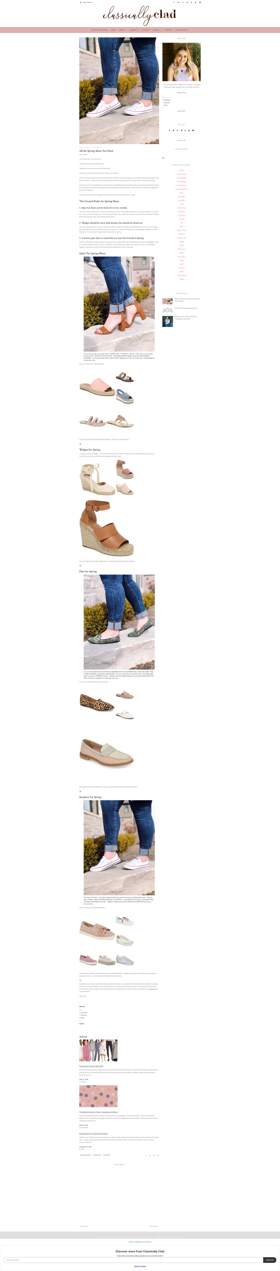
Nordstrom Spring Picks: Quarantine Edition (98, 1111)
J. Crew (182, 204)
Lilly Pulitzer (181, 215)
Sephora (181, 252)
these (118, 897)
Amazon (181, 170)
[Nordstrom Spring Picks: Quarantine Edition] (119, 1096)
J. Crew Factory (181, 208)
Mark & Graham (181, 230)
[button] (97, 387)
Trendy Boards (96, 147)
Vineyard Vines (181, 275)
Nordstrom (181, 234)
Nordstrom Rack (181, 238)
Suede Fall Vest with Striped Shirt (93, 1133)
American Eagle (181, 177)
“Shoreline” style (139, 899)
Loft (181, 223)
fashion (81, 147)
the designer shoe (89, 360)
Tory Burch (181, 267)
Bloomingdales (181, 181)
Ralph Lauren (182, 249)
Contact (168, 30)
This (85, 672)
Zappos (181, 279)
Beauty (156, 30)
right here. (115, 678)
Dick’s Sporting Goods (181, 189)
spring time (107, 1155)
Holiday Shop (181, 30)
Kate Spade (181, 211)
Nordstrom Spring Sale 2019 (91, 1066)
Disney (181, 193)
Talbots (182, 260)
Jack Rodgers (181, 196)
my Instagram (151, 989)
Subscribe (270, 1260)
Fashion (133, 30)
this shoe (91, 676)
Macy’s (182, 226)
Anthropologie (181, 174)
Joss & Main (181, 200)
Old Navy (181, 241)
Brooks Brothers (181, 185)
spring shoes (97, 1155)
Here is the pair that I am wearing (94, 354)
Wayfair (181, 271)
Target (181, 264)
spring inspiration (85, 1155)
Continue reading (140, 1266)
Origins (182, 245)
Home (113, 30)
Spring (88, 147)
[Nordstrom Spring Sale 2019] (119, 1050)
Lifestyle (146, 30)
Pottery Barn (181, 256)
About (122, 30)
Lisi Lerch (181, 219)
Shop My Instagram (99, 30)
